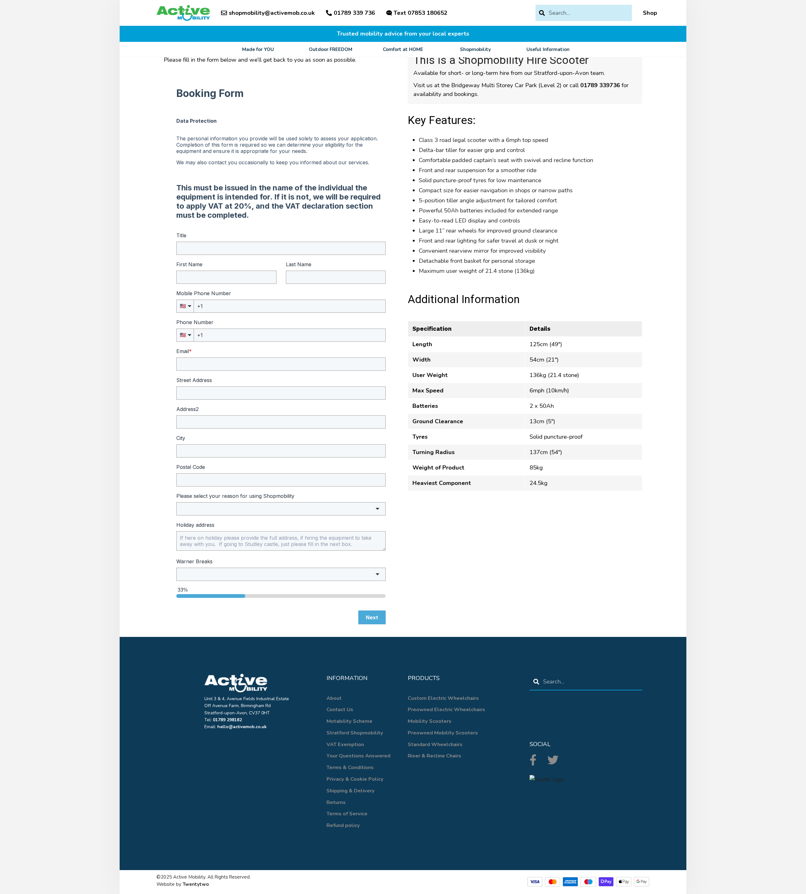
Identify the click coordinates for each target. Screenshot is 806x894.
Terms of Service (346, 813)
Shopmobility (475, 49)
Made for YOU (258, 49)
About (334, 698)
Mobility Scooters (429, 721)
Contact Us (339, 709)
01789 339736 (600, 85)
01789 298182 (227, 720)
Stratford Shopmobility (354, 732)
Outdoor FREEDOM (330, 49)
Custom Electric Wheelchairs (443, 698)
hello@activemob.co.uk (242, 727)
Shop (650, 13)
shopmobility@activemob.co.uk (272, 13)
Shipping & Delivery (350, 790)
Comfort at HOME (403, 49)
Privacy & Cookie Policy (354, 779)
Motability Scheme (349, 721)
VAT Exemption (345, 744)
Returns (336, 802)
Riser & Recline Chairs (434, 755)
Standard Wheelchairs (435, 744)
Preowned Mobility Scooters (443, 732)
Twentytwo (196, 884)
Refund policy (343, 825)
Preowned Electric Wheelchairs (446, 709)
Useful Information (548, 49)
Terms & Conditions (350, 767)
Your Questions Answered (358, 755)
